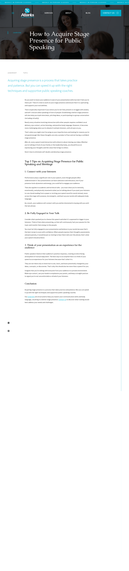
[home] (27, 13)
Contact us (62, 300)
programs (31, 297)
